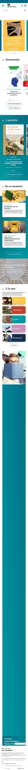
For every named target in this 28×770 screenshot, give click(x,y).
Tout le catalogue (14, 108)
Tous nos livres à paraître (14, 174)
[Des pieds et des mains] (13, 139)
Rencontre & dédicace (10, 235)
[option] (14, 35)
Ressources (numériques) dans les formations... (14, 93)
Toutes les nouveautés (14, 103)
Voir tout (14, 345)
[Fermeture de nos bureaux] (14, 196)
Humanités (13, 157)
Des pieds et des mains (13, 159)
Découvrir (14, 279)
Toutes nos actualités (14, 254)
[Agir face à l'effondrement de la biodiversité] (14, 226)
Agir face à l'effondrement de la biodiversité (12, 238)
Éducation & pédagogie (14, 89)
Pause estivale (8, 205)
